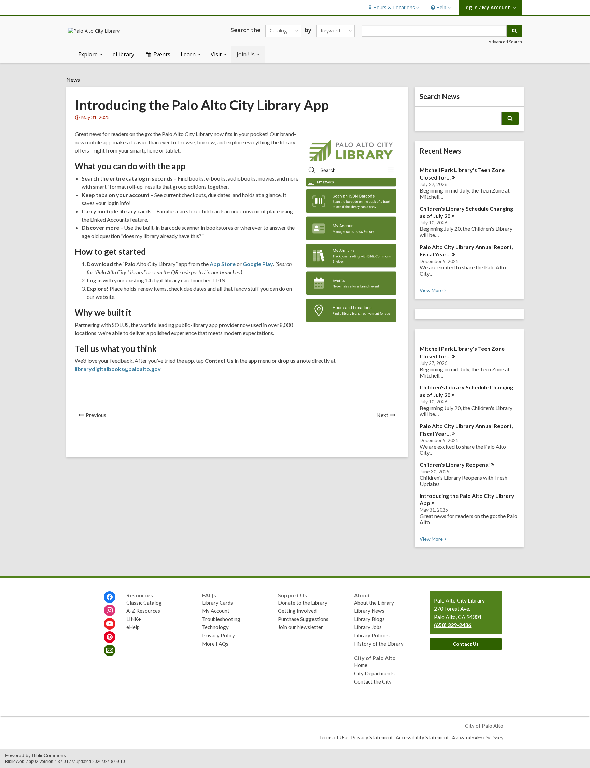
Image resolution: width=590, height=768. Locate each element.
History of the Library (379, 643)
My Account (215, 611)
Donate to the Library (302, 602)
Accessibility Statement (422, 737)
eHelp (133, 627)
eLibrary (123, 54)
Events (161, 54)
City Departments (374, 673)
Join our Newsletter (300, 627)
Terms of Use (333, 737)
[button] (393, 7)
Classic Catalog (144, 602)
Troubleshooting (221, 619)
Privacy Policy (218, 635)
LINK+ (133, 619)
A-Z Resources (143, 611)
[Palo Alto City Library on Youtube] (109, 624)
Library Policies (372, 635)
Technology (215, 627)
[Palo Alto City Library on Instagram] (109, 610)
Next (387, 415)
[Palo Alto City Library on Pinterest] (109, 637)
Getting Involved (297, 611)
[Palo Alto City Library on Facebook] (109, 597)
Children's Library (455, 464)
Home (360, 665)
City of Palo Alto (484, 726)
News (73, 80)
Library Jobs (368, 627)
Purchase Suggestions (303, 619)
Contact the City (373, 681)
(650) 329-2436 (452, 625)
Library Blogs (369, 619)
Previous (98, 415)
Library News (369, 611)
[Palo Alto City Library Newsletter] (109, 650)
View (434, 290)
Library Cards (217, 602)
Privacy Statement (372, 737)
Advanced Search (505, 42)
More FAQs (215, 643)
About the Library (374, 602)
